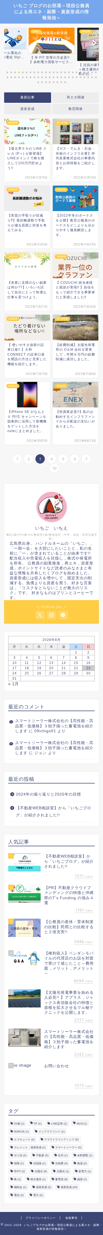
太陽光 (41, 1171)
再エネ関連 (75, 97)
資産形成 (27, 109)
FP (37, 1123)
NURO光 (21, 1131)
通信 (19, 1195)
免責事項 (71, 1217)
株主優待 (38, 1179)
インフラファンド (51, 1131)
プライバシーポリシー (41, 1217)
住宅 (63, 1155)
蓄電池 (61, 1179)
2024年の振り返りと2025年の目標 (48, 794)
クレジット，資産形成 (30, 1147)
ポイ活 (20, 1155)
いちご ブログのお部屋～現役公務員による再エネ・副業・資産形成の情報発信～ (51, 11)
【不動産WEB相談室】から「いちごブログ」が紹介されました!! (53, 811)
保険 (19, 1163)
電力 (38, 1195)
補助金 (20, 1187)
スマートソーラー (68, 1147)
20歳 (19, 1123)
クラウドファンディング (61, 1139)
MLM (82, 1123)
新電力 (85, 1171)
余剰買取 (84, 1155)
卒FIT (19, 1171)
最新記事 (27, 97)
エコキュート (24, 1139)
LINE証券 (59, 1123)
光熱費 (61, 1163)
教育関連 (75, 109)
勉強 (82, 1163)
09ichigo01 (45, 731)
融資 (82, 1179)
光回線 (39, 1163)
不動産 (42, 1155)
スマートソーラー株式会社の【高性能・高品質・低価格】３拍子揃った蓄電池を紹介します (54, 726)
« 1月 (13, 684)
